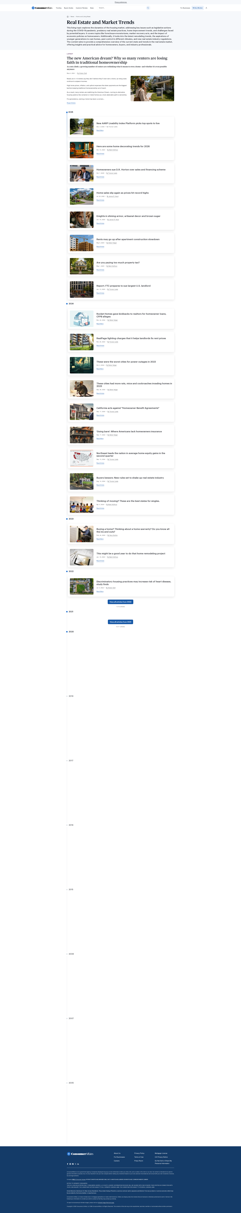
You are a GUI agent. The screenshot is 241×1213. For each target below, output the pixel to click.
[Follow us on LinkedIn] (78, 1164)
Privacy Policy (139, 1153)
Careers (117, 1161)
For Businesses (185, 8)
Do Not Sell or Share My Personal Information (163, 1162)
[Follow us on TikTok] (73, 1164)
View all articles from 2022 (120, 602)
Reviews (82, 8)
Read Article (71, 103)
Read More (100, 130)
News (92, 8)
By (82, 73)
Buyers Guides (68, 8)
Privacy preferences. (121, 2)
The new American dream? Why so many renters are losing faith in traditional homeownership (117, 60)
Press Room (138, 1161)
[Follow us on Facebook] (67, 1164)
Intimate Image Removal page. (106, 1202)
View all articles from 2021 (120, 622)
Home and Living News (83, 16)
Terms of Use (138, 1157)
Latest (70, 54)
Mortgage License (161, 1153)
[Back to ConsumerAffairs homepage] (68, 17)
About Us (117, 1153)
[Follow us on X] (75, 1164)
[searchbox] (124, 8)
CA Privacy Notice (161, 1157)
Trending (58, 8)
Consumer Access (78, 1179)
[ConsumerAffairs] (42, 7)
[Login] (206, 8)
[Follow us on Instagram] (70, 1164)
